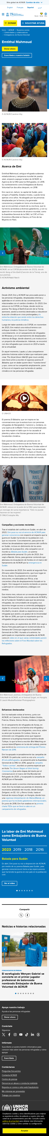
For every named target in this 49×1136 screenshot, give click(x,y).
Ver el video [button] (10, 883)
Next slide (46, 253)
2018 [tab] (28, 849)
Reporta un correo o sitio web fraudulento (20, 1087)
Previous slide (2, 253)
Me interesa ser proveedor (13, 1091)
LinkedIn (32, 1034)
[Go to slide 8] (34, 994)
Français (20, 7)
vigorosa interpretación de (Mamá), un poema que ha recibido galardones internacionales (24, 799)
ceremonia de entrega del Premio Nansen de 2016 (23, 748)
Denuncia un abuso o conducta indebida (19, 1083)
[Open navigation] (3, 14)
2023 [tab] (6, 849)
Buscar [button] (36, 16)
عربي (40, 7)
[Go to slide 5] (27, 891)
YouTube (20, 1034)
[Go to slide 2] (20, 891)
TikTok (26, 1034)
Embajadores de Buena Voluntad (17, 35)
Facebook (9, 1034)
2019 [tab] (17, 849)
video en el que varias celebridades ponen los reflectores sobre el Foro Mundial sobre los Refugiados (24, 640)
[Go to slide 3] (22, 891)
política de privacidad (11, 1121)
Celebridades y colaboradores (16, 32)
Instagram (15, 1034)
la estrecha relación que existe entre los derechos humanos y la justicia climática (22, 317)
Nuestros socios (23, 30)
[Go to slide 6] (30, 891)
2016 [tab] (40, 849)
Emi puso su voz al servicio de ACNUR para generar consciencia (23, 534)
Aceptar (24, 1131)
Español (30, 7)
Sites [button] (45, 16)
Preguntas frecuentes (11, 1071)
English (10, 7)
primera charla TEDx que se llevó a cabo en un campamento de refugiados (22, 806)
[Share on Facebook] (27, 915)
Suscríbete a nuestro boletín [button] (17, 55)
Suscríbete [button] (9, 1058)
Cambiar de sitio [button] (32, 2)
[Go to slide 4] (25, 891)
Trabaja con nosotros (11, 1095)
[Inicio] (14, 14)
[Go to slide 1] (17, 891)
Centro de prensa (9, 1079)
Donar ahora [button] (9, 48)
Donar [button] (41, 16)
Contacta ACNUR (9, 1075)
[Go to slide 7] (32, 891)
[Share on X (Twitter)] (21, 915)
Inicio (4, 30)
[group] (24, 871)
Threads (38, 1034)
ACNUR (11, 30)
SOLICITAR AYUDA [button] (34, 23)
